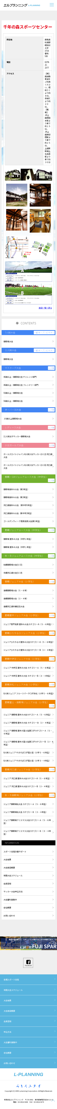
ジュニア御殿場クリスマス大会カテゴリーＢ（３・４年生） (27, 832)
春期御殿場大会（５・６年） (16, 590)
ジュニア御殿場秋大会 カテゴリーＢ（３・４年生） (26, 812)
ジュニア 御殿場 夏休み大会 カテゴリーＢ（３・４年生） (28, 722)
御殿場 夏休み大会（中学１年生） (18, 547)
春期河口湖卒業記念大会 (14, 606)
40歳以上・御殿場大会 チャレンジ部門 (20, 376)
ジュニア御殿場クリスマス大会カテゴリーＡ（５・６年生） (27, 821)
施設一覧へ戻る (45, 307)
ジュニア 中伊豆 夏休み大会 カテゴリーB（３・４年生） (28, 675)
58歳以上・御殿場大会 (13, 400)
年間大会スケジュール (13, 875)
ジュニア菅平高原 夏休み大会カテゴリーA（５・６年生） (28, 624)
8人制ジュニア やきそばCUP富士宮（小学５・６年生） (27, 752)
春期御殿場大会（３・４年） (16, 598)
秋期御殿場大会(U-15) (13, 564)
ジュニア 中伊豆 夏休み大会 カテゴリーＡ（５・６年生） (28, 667)
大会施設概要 (9, 867)
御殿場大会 (8, 341)
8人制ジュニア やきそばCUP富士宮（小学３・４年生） (27, 760)
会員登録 (7, 883)
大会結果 (7, 859)
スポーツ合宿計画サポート (15, 851)
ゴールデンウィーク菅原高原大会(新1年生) (22, 521)
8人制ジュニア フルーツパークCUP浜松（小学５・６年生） (29, 693)
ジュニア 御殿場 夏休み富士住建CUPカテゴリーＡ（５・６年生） (28, 732)
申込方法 (7, 1031)
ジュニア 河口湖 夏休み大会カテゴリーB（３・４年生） (27, 786)
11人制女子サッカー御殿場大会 (17, 436)
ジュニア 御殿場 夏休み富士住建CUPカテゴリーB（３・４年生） (28, 743)
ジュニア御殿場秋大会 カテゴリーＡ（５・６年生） (26, 804)
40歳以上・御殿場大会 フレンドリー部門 (21, 384)
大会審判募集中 (10, 899)
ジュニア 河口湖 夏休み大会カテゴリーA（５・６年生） (27, 778)
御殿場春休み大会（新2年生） (16, 497)
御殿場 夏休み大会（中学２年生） (18, 538)
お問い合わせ (9, 915)
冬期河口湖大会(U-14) (13, 572)
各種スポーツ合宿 (11, 979)
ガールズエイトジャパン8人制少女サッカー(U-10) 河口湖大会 (28, 466)
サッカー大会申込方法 (13, 891)
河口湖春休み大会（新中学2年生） (18, 513)
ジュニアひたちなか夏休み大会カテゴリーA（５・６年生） (29, 641)
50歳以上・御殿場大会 (13, 392)
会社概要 (7, 907)
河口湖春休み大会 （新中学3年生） (18, 505)
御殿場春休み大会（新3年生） (16, 489)
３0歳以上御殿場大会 (13, 418)
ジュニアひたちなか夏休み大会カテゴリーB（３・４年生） (29, 649)
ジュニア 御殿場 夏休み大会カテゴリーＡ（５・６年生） (28, 714)
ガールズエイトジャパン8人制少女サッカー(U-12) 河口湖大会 (28, 456)
